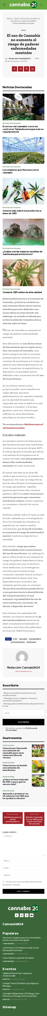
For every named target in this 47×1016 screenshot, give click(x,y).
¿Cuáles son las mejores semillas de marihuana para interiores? (22, 253)
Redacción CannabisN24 (20, 58)
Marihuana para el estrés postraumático (12, 819)
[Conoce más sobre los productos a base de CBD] (23, 191)
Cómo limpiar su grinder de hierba (18, 958)
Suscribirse (23, 722)
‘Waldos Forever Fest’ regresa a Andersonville (17, 974)
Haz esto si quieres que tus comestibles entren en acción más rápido (22, 938)
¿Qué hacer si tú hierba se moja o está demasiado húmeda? (21, 949)
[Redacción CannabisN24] (23, 657)
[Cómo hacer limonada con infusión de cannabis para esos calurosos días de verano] (38, 750)
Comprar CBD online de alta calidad (22, 292)
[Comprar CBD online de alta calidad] (23, 272)
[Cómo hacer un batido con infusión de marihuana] (38, 766)
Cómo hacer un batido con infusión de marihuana (15, 767)
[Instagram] (22, 915)
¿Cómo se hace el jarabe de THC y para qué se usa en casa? (15, 782)
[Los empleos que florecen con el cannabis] (23, 150)
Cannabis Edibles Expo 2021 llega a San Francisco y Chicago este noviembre (21, 994)
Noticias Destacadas (11, 123)
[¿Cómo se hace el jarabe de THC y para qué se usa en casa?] (38, 780)
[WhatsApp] (32, 68)
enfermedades (18, 642)
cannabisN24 (35, 639)
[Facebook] (14, 68)
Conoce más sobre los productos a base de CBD (22, 212)
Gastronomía (8, 745)
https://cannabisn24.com (23, 671)
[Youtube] (31, 915)
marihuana (31, 642)
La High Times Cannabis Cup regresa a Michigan (21, 984)
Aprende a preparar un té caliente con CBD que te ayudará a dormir (16, 796)
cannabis (23, 639)
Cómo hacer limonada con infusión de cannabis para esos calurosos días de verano (15, 753)
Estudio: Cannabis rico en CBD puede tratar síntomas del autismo (34, 820)
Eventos (6, 979)
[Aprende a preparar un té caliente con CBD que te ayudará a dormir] (38, 794)
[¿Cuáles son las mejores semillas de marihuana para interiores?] (23, 232)
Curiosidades (8, 944)
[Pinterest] (26, 68)
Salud (16, 18)
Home (9, 18)
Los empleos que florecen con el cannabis (21, 171)
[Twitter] (20, 68)
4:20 (15, 639)
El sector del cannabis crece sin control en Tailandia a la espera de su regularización (23, 129)
